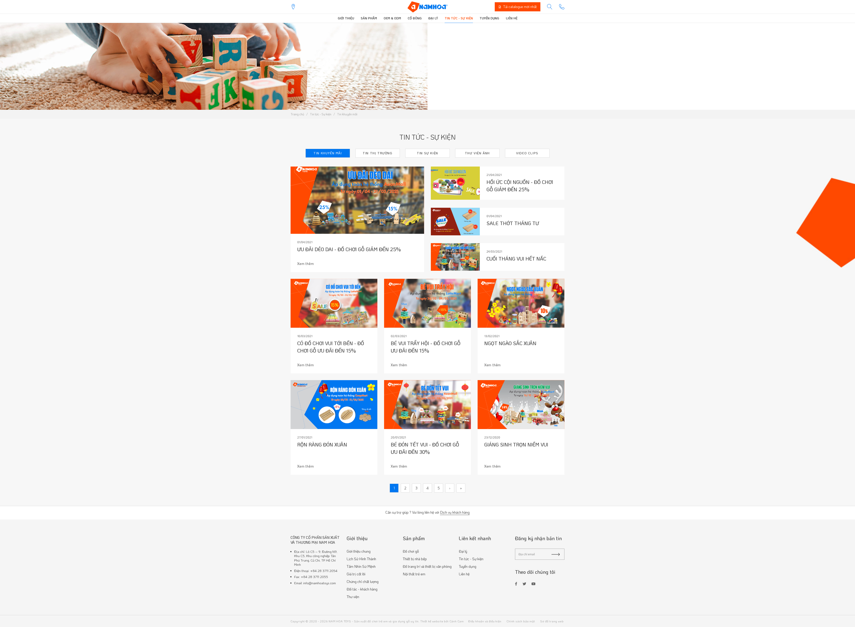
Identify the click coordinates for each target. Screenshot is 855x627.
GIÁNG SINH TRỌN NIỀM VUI (516, 444)
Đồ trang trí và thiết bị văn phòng (427, 566)
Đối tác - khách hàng (362, 589)
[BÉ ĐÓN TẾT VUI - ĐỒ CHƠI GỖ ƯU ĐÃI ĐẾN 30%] (427, 404)
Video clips (527, 153)
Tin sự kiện (427, 153)
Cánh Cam (457, 621)
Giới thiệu (346, 18)
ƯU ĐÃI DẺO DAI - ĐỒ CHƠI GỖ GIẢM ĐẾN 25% (349, 249)
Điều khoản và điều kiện (484, 621)
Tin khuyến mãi (328, 153)
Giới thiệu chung (358, 551)
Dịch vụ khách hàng (455, 513)
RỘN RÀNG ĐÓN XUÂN (322, 444)
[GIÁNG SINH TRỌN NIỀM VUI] (521, 404)
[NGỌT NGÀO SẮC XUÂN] (521, 303)
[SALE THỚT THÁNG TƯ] (455, 220)
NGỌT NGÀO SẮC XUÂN (510, 343)
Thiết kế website (431, 621)
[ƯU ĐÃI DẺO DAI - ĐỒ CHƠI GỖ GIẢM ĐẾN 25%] (357, 200)
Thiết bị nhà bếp (415, 558)
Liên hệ (511, 18)
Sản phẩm (369, 18)
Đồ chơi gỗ (411, 551)
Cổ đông (415, 18)
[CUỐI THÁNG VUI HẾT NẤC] (455, 256)
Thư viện (353, 596)
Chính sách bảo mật (521, 621)
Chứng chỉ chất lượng (363, 581)
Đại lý (433, 18)
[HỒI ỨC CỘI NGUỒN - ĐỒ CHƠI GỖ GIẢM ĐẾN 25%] (455, 182)
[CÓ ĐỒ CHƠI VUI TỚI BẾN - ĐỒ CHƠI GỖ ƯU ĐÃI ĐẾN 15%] (334, 303)
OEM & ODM (392, 18)
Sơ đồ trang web (552, 621)
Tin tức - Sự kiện (459, 18)
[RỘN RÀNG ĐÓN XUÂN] (334, 404)
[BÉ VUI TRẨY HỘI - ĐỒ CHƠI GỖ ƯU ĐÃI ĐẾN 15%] (427, 303)
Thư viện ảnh (477, 153)
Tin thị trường (377, 153)
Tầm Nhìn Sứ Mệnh (361, 566)
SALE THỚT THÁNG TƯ (513, 223)
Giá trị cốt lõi (356, 574)
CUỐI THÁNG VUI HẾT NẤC (516, 258)
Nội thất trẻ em (414, 574)
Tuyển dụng (489, 18)
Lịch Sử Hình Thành (361, 558)
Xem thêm (305, 263)
